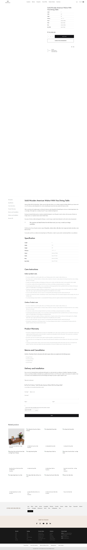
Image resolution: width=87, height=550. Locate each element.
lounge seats (66, 228)
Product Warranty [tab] (12, 209)
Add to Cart (64, 36)
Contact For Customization (60, 40)
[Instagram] (40, 523)
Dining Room (39, 1)
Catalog (28, 531)
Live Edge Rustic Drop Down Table (32, 446)
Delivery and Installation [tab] (13, 215)
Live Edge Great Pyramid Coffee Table (51, 491)
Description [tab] (10, 199)
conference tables (53, 228)
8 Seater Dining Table (54, 51)
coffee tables (58, 228)
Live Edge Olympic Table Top (50, 468)
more (29, 229)
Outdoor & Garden (52, 1)
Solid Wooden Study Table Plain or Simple (15, 446)
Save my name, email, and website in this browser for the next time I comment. (37, 407)
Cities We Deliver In (13, 508)
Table (55, 50)
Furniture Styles (41, 531)
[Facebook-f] (36, 523)
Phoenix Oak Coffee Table (68, 491)
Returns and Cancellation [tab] (13, 212)
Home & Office (44, 1)
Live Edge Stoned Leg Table (31, 468)
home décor (74, 228)
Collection (51, 531)
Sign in (77, 1)
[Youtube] (43, 523)
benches (69, 228)
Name (26, 401)
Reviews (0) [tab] (10, 218)
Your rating (27, 391)
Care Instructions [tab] (11, 205)
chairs (62, 228)
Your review (27, 395)
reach (54, 232)
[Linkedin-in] (50, 523)
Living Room (28, 1)
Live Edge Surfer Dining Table (68, 446)
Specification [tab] (10, 202)
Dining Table (53, 50)
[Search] (80, 2)
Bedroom (33, 1)
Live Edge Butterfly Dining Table (50, 446)
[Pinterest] (47, 523)
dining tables (47, 228)
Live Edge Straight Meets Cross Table (15, 491)
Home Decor (58, 1)
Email (53, 401)
